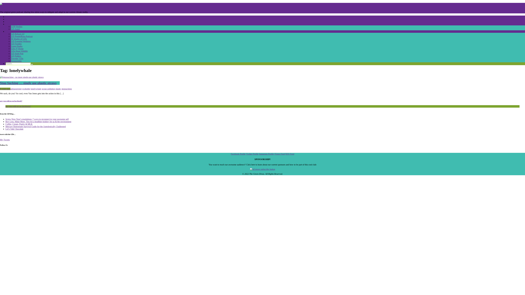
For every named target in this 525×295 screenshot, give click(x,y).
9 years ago (5, 89)
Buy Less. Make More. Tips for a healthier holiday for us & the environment (38, 121)
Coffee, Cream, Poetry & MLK (19, 124)
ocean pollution (48, 89)
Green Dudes (16, 46)
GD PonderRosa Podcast (22, 36)
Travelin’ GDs (17, 58)
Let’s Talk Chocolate (14, 129)
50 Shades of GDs (19, 39)
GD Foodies (16, 44)
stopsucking (67, 89)
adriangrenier (16, 89)
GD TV (8, 19)
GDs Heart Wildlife (19, 51)
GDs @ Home (17, 49)
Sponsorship (16, 61)
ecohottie (26, 89)
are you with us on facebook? (11, 101)
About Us (9, 24)
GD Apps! (15, 29)
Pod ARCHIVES (13, 31)
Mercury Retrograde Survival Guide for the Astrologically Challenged (35, 126)
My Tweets (5, 140)
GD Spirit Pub (17, 53)
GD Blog (9, 21)
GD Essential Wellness (21, 41)
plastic (58, 89)
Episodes (9, 17)
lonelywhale (36, 89)
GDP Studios (16, 26)
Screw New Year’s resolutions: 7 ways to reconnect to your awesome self (37, 119)
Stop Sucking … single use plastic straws (28, 83)
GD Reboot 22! (17, 34)
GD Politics (16, 56)
